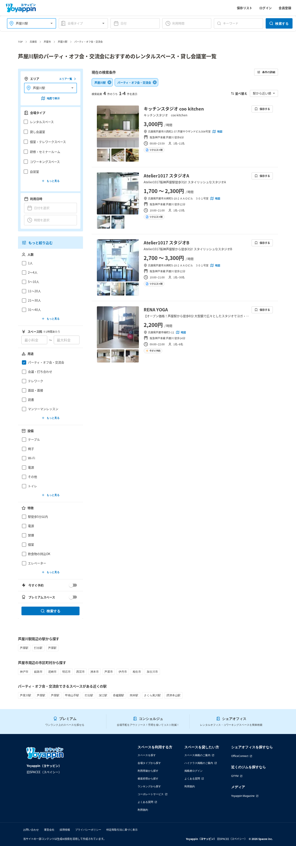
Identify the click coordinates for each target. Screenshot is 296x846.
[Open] (52, 23)
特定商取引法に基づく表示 (122, 829)
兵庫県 (33, 41)
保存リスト (244, 8)
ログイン (265, 8)
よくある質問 (145, 802)
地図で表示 (53, 98)
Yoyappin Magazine (243, 796)
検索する (282, 23)
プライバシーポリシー (88, 829)
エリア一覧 (65, 79)
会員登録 (285, 8)
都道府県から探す (148, 778)
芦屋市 (47, 41)
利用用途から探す (148, 771)
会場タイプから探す (149, 763)
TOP (20, 41)
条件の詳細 (268, 72)
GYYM (235, 776)
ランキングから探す (149, 786)
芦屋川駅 (62, 41)
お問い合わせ (31, 829)
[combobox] (29, 23)
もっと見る (53, 181)
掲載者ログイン (193, 771)
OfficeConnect (239, 756)
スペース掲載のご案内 (197, 755)
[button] (49, 122)
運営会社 (49, 829)
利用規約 (143, 810)
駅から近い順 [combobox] (262, 93)
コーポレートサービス (151, 794)
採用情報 (65, 829)
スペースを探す (147, 755)
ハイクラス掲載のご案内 (198, 763)
